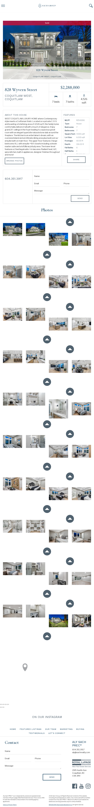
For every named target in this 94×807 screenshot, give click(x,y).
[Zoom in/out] (8, 704)
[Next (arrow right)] (3, 707)
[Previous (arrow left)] (1, 707)
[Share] (3, 704)
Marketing (66, 729)
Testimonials (37, 733)
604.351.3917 (78, 749)
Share (76, 159)
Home (13, 729)
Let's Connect (56, 733)
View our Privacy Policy (10, 805)
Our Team (50, 729)
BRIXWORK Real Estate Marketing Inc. (60, 805)
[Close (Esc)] (1, 704)
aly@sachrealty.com (81, 752)
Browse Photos (14, 161)
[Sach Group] (47, 7)
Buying (80, 729)
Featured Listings (30, 729)
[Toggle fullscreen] (6, 704)
